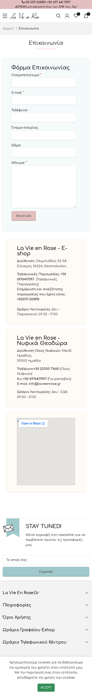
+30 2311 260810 (35, 2)
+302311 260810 (28, 299)
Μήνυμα (19, 163)
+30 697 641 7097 (59, 2)
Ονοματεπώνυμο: (26, 75)
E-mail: (17, 93)
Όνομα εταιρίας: (25, 127)
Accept (46, 687)
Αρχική (9, 28)
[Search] (58, 15)
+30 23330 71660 (46, 369)
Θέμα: (16, 145)
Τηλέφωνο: (19, 110)
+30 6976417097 (35, 379)
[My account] (67, 15)
